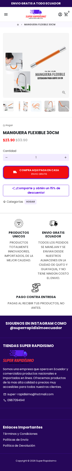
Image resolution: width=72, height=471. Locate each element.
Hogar (8, 125)
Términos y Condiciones (20, 434)
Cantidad (9, 151)
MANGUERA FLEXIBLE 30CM (39, 24)
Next (65, 65)
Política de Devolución (19, 445)
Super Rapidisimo (46, 460)
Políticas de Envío (15, 440)
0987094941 (14, 400)
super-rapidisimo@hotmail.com (28, 394)
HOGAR (30, 201)
